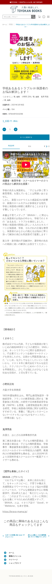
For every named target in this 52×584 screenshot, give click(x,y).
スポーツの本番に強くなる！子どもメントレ (15, 536)
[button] (39, 16)
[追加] (15, 129)
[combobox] (17, 17)
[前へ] (5, 146)
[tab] (11, 146)
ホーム (4, 24)
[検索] (33, 17)
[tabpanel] (26, 332)
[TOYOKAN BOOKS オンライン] (26, 9)
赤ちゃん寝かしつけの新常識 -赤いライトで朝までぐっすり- (37, 536)
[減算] (4, 129)
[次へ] (46, 146)
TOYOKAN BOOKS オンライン (18, 576)
